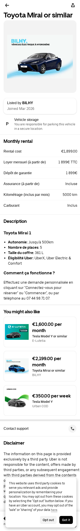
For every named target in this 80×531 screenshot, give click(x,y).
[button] (42, 151)
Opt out (48, 520)
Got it (66, 520)
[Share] (73, 5)
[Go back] (7, 5)
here (54, 510)
